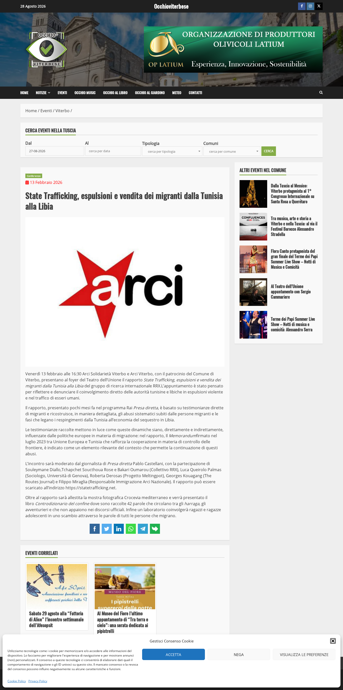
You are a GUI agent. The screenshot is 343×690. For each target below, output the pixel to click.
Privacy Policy (37, 681)
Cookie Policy (17, 681)
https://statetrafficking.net (91, 488)
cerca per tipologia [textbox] (161, 151)
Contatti (195, 92)
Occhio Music (85, 92)
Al (87, 143)
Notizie (41, 92)
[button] (332, 640)
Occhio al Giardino (150, 92)
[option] (278, 196)
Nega (239, 654)
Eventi (62, 92)
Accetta (173, 654)
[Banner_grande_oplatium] (233, 49)
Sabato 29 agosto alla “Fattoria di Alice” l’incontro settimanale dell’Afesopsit (57, 586)
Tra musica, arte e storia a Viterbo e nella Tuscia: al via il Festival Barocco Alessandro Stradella (253, 226)
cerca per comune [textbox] (222, 151)
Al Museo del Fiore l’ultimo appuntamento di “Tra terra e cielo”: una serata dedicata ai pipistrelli (125, 586)
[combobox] (172, 151)
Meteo (176, 92)
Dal (28, 143)
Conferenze (34, 176)
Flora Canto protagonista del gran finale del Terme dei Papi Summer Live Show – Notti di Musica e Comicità (253, 259)
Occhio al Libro (115, 92)
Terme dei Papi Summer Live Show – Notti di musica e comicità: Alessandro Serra (253, 325)
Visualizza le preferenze (304, 654)
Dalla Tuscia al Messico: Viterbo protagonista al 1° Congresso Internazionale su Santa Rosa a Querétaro (253, 194)
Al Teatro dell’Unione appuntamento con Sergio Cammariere (253, 292)
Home (24, 92)
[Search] (321, 92)
